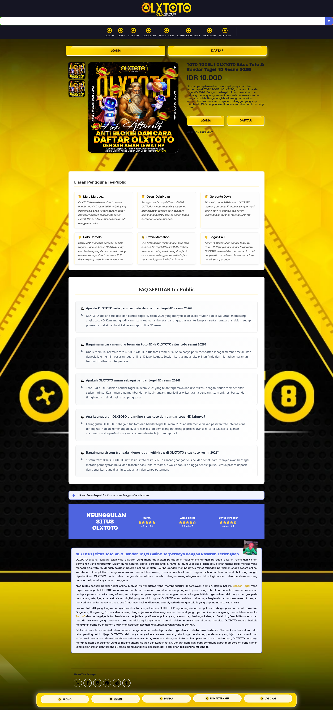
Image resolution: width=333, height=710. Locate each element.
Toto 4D (81, 616)
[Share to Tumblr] (126, 682)
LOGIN (115, 50)
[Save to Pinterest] (107, 682)
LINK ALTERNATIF (219, 699)
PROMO (67, 699)
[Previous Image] (90, 108)
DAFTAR (217, 50)
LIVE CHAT (270, 699)
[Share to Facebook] (87, 682)
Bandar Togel (241, 585)
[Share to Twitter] (78, 682)
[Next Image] (175, 108)
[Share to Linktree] (97, 682)
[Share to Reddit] (117, 682)
